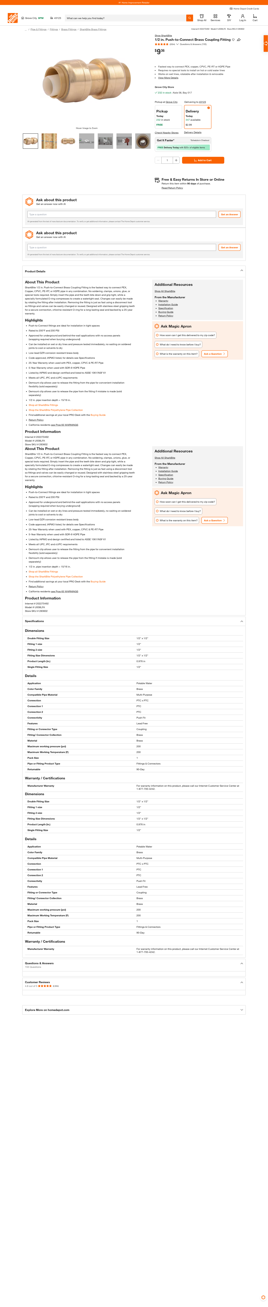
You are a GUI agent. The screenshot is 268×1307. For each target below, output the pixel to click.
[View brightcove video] (105, 141)
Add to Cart (205, 160)
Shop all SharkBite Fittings (43, 404)
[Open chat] (266, 43)
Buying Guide (98, 414)
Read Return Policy (172, 187)
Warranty (163, 300)
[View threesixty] (86, 141)
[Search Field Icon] (189, 18)
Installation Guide (168, 304)
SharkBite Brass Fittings (93, 29)
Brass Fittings (68, 29)
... (25, 29)
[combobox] (125, 18)
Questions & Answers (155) (193, 44)
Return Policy (36, 419)
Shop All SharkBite (165, 291)
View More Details (168, 77)
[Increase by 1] (176, 160)
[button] (134, 271)
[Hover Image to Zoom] (86, 80)
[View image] (30, 141)
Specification (165, 308)
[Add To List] (233, 39)
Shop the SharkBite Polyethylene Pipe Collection (56, 409)
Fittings (54, 29)
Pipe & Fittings (39, 29)
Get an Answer (229, 214)
